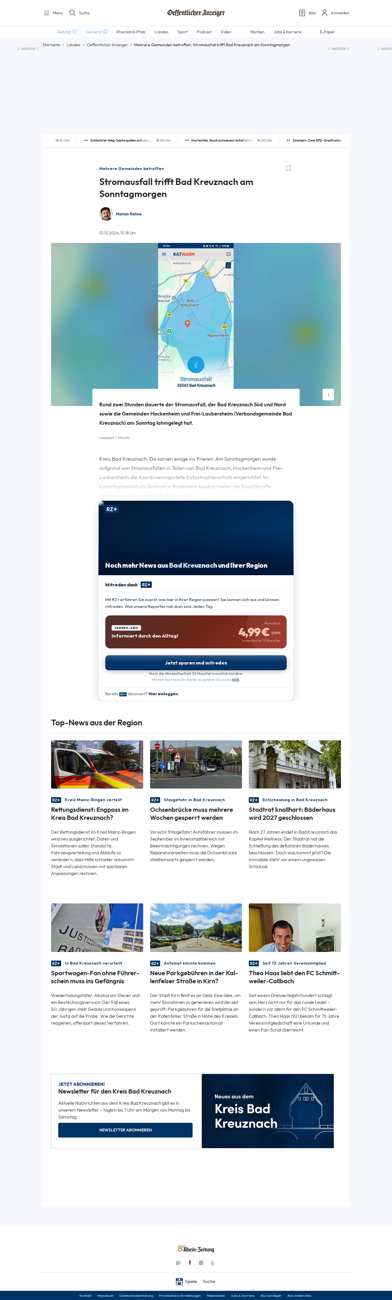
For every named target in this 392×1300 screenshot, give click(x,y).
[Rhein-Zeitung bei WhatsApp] (178, 1263)
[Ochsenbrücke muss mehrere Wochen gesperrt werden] (196, 764)
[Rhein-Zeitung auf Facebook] (190, 1263)
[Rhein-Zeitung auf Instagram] (201, 1263)
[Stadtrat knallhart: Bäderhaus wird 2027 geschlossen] (295, 764)
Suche (84, 13)
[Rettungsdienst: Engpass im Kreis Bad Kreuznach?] (97, 764)
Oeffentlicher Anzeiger (107, 44)
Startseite (51, 44)
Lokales (73, 44)
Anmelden (340, 13)
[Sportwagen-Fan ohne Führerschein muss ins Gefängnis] (97, 927)
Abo (312, 13)
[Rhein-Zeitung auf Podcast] (213, 1263)
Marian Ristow (129, 214)
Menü (57, 13)
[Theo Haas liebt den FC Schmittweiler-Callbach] (295, 927)
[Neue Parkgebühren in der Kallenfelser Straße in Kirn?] (196, 927)
